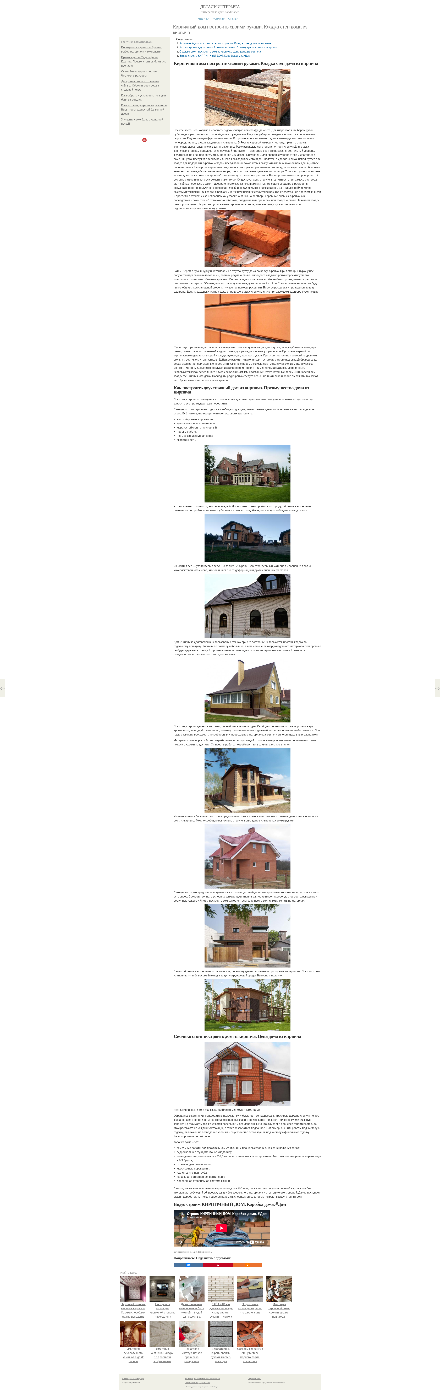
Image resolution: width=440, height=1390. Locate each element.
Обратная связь (254, 1378)
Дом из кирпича (205, 1251)
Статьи (233, 18)
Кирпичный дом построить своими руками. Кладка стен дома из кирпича (225, 43)
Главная (203, 18)
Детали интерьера (220, 6)
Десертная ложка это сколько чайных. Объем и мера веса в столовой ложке (140, 85)
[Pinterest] (218, 1265)
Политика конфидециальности (197, 1382)
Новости (218, 18)
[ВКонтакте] (188, 1265)
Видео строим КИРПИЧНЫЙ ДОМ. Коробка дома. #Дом (214, 55)
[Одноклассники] (247, 1265)
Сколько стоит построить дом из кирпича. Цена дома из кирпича (220, 51)
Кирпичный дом (190, 1251)
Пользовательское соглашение (207, 1378)
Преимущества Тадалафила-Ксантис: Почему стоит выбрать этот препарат (144, 61)
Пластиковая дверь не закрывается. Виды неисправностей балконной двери (144, 109)
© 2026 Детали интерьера (133, 1378)
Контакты (189, 1378)
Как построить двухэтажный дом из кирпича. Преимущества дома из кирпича (228, 47)
